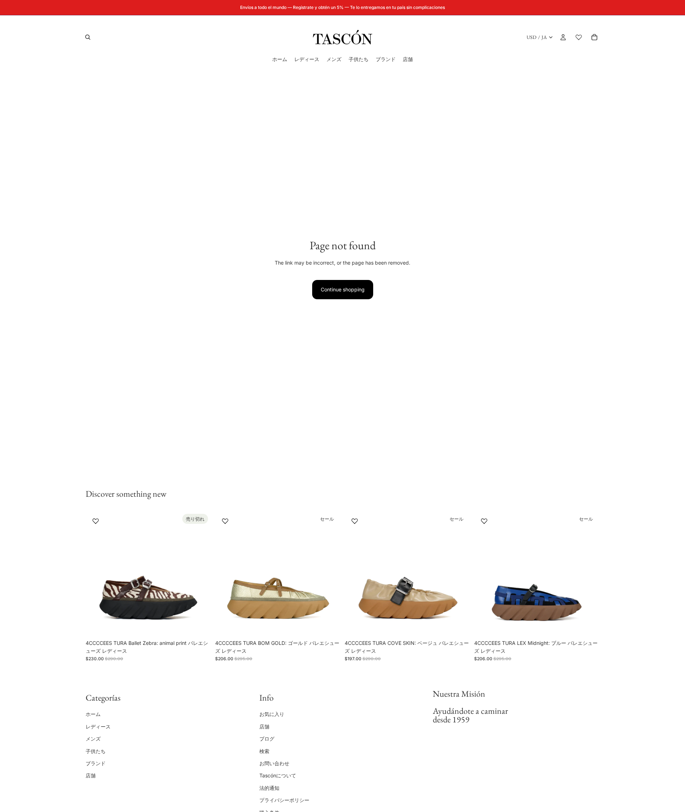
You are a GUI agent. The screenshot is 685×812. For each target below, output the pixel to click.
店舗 (91, 775)
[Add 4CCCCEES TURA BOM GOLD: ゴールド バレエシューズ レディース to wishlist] (225, 521)
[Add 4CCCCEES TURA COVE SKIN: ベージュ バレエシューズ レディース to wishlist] (354, 521)
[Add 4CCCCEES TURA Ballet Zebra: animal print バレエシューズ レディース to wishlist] (95, 521)
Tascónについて (277, 775)
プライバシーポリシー (284, 800)
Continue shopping (343, 289)
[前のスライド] (96, 573)
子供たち (96, 751)
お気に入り (271, 714)
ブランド (96, 763)
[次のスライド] (200, 573)
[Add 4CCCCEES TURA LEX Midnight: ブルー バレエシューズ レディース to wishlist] (484, 521)
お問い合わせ (274, 763)
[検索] (88, 37)
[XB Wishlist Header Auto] (579, 37)
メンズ (93, 739)
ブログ (266, 739)
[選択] (329, 625)
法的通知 (269, 788)
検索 (264, 751)
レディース (98, 726)
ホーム (93, 714)
